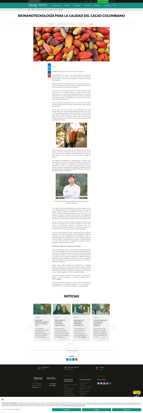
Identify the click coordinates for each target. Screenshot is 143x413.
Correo (94, 1)
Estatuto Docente (68, 390)
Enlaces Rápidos (85, 379)
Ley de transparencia (69, 393)
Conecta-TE (82, 384)
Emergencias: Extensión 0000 (85, 389)
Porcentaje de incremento (70, 395)
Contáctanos (107, 5)
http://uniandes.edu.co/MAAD (100, 368)
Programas (67, 5)
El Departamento (57, 5)
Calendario (86, 1)
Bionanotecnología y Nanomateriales (66, 23)
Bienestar (66, 386)
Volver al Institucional (34, 1)
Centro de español (84, 383)
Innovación (87, 5)
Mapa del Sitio (83, 392)
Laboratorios (97, 5)
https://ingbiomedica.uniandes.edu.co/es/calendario (43, 368)
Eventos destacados (84, 391)
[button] (113, 327)
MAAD (90, 1)
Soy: (82, 1)
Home (29, 9)
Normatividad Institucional (68, 380)
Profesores (81, 23)
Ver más (44, 337)
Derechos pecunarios (69, 388)
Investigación (77, 5)
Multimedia (82, 394)
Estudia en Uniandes (103, 1)
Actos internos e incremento (70, 384)
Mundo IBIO (51, 23)
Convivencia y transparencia (86, 386)
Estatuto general (68, 391)
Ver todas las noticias (71, 350)
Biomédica (70, 369)
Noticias (33, 9)
